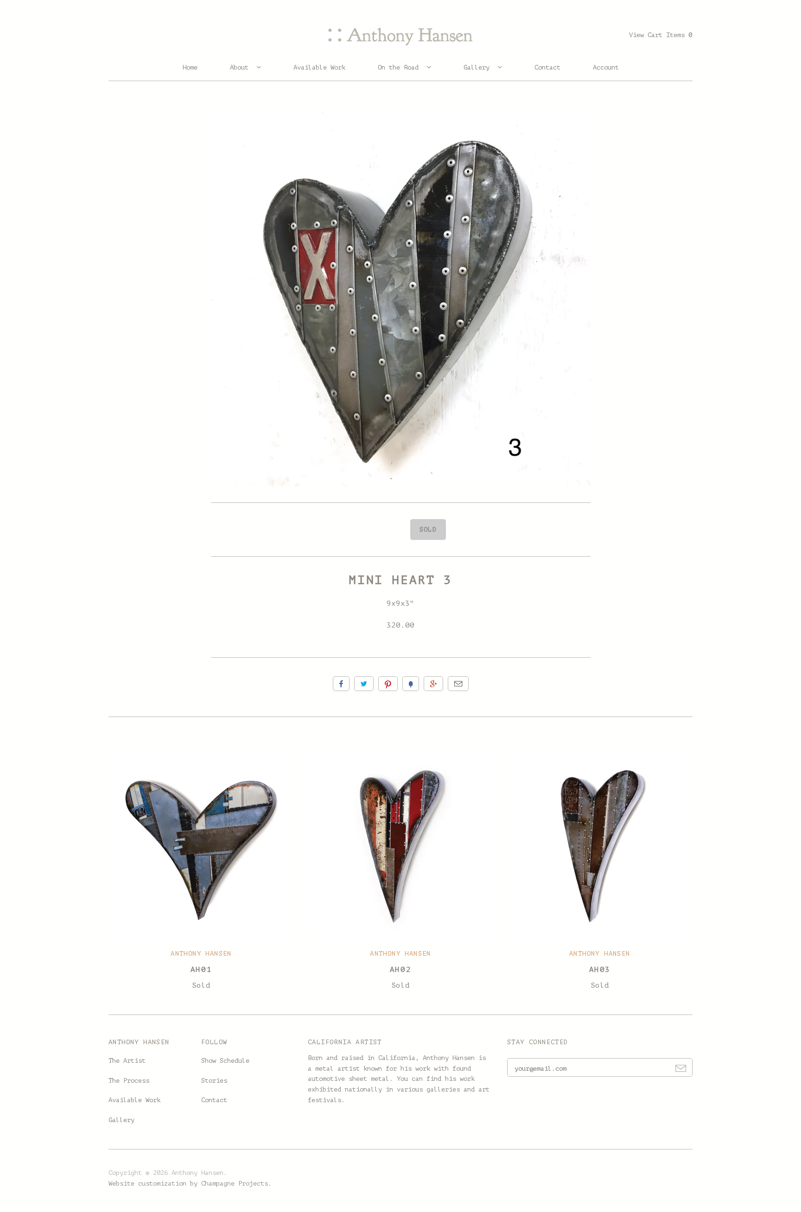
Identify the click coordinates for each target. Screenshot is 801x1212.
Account (606, 67)
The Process (128, 1080)
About (241, 67)
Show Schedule (225, 1060)
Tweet (364, 683)
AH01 (201, 969)
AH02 (400, 969)
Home (190, 67)
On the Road (400, 67)
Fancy (410, 683)
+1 (433, 683)
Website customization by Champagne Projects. (190, 1183)
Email (458, 683)
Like (341, 683)
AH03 (599, 969)
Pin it (388, 683)
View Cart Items (661, 35)
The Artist (127, 1060)
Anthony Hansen (201, 953)
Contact (547, 67)
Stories (214, 1080)
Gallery (478, 67)
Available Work (319, 67)
